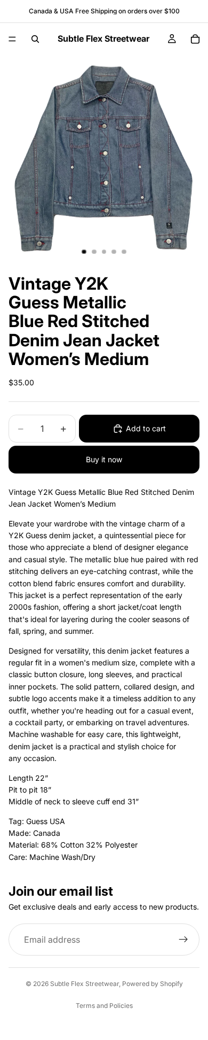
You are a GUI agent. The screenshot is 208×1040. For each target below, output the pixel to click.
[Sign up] (183, 940)
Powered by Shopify (152, 984)
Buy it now (104, 459)
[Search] (35, 39)
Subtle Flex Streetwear (84, 984)
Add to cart (146, 428)
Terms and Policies (104, 1006)
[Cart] (195, 39)
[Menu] (12, 39)
